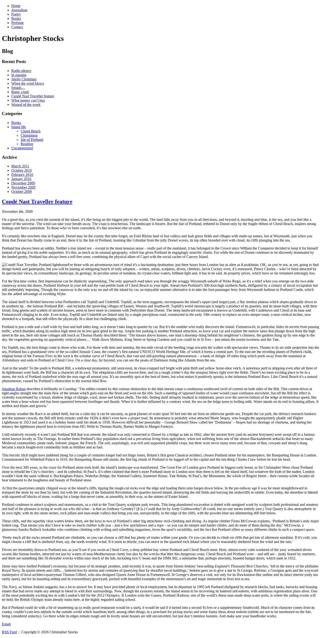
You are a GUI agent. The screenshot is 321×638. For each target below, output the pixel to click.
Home (15, 6)
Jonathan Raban (14, 389)
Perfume (17, 23)
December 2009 (23, 183)
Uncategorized (22, 148)
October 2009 (21, 192)
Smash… (18, 88)
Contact (17, 27)
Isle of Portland (32, 140)
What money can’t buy (28, 100)
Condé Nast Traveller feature (32, 96)
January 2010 (21, 179)
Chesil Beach (30, 131)
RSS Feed (9, 632)
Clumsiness (29, 135)
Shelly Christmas (23, 79)
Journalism (19, 10)
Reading (27, 144)
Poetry (16, 14)
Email (6, 624)
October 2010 (21, 170)
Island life (18, 127)
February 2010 (22, 175)
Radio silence (21, 71)
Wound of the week (25, 105)
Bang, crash (20, 92)
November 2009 (23, 187)
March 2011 (20, 166)
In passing (18, 75)
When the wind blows (27, 83)
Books (16, 18)
